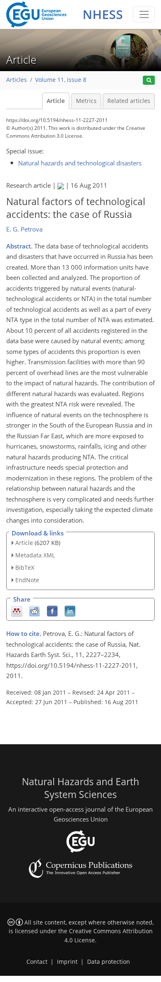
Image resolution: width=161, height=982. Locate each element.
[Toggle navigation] (144, 14)
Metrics (86, 101)
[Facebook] (52, 610)
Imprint (67, 961)
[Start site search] (149, 80)
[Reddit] (34, 610)
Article (56, 101)
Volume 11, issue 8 (60, 80)
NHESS (103, 14)
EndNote (27, 580)
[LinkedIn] (70, 610)
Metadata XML (35, 555)
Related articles (128, 101)
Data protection (108, 961)
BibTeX (24, 567)
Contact (36, 961)
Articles (16, 80)
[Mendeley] (16, 610)
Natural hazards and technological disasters (80, 163)
